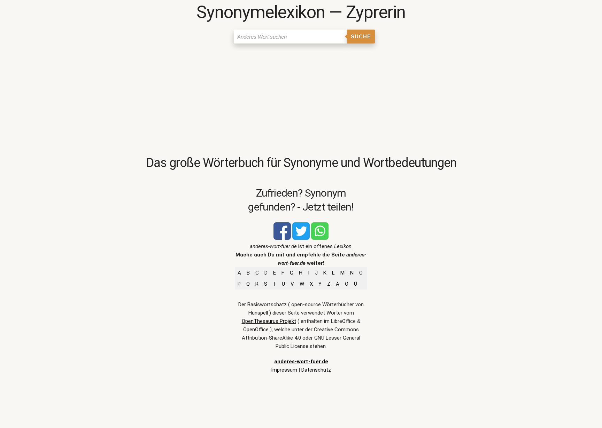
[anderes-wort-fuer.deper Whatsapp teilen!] (320, 238)
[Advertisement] (301, 99)
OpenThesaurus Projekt (269, 321)
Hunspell (258, 313)
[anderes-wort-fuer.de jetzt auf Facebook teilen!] (282, 238)
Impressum (284, 370)
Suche (361, 36)
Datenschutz (316, 370)
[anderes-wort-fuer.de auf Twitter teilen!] (301, 238)
